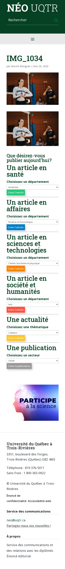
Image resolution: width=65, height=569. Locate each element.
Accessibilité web (39, 501)
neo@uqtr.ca (16, 520)
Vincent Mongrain (21, 66)
